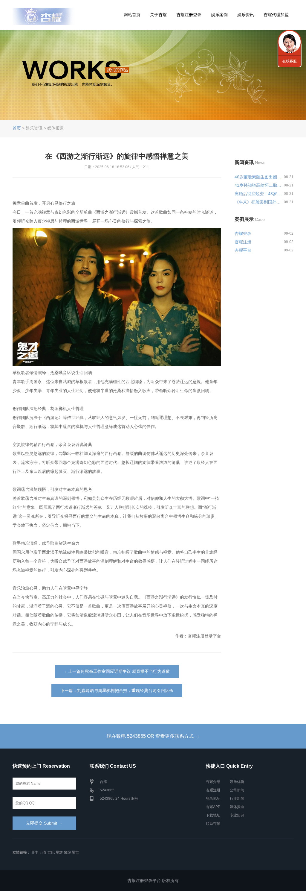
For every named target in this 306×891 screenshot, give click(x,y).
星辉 (59, 852)
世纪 (51, 852)
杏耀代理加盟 (276, 14)
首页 (17, 128)
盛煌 (67, 852)
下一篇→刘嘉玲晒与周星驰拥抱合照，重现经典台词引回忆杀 (116, 690)
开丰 (35, 852)
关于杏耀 (158, 14)
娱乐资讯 (245, 14)
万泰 (43, 852)
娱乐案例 (219, 14)
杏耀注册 (243, 241)
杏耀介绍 (213, 782)
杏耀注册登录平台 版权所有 (153, 880)
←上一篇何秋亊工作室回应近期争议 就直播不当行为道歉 (117, 671)
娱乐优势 (237, 782)
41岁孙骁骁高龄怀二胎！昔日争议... (258, 185)
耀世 (75, 852)
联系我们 (290, 42)
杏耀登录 (243, 233)
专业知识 (237, 815)
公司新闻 (237, 790)
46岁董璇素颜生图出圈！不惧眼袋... (258, 176)
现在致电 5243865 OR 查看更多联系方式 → (153, 736)
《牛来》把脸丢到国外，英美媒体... (258, 202)
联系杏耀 (213, 824)
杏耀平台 (243, 250)
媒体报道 (237, 807)
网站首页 (132, 14)
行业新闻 (237, 798)
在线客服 (289, 61)
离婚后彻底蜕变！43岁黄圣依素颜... (258, 193)
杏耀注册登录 (188, 14)
